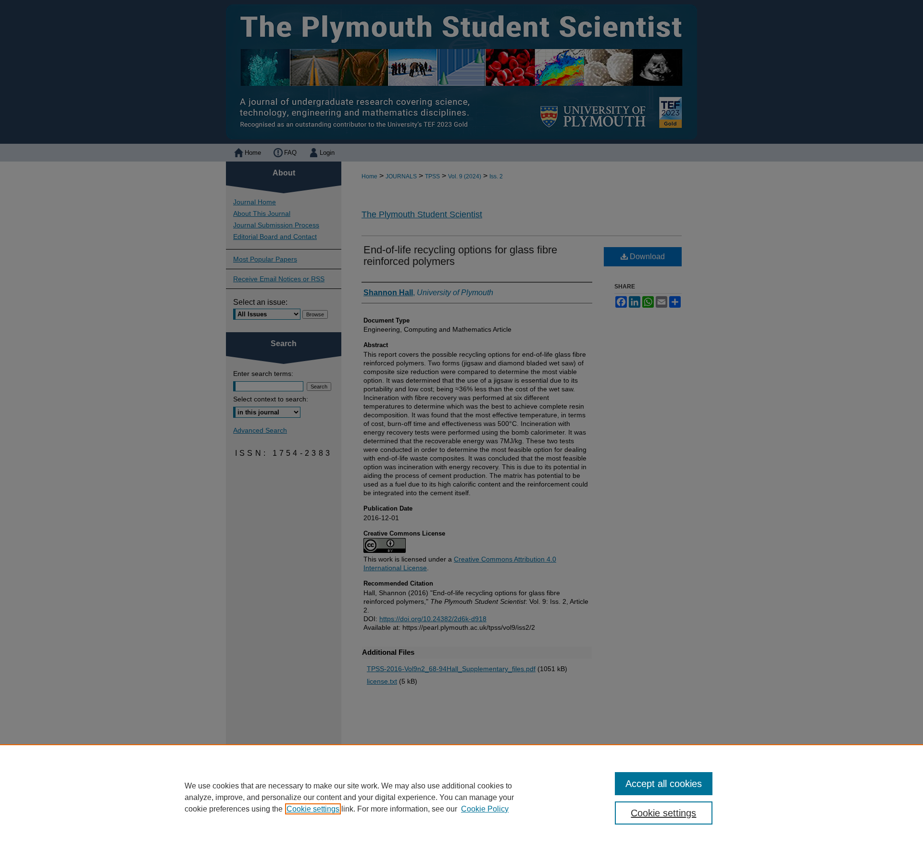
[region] (461, 797)
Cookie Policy (485, 809)
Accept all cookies (663, 783)
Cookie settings (313, 809)
